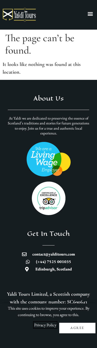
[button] (90, 13)
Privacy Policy (45, 325)
